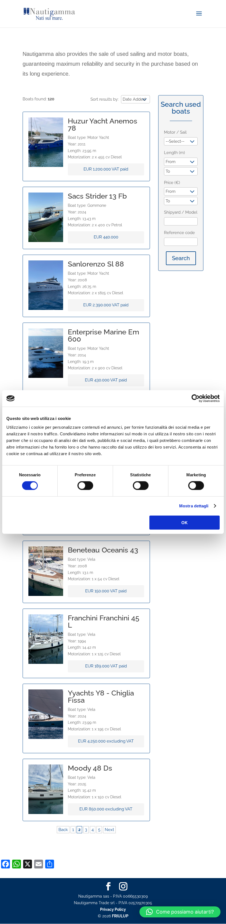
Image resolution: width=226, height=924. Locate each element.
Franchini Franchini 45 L (103, 621)
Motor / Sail (175, 132)
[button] (179, 911)
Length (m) (174, 152)
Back (63, 829)
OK (184, 522)
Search (181, 258)
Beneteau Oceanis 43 (103, 550)
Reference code (179, 232)
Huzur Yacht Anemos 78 (102, 124)
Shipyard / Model (180, 212)
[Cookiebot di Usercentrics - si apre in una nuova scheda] (195, 398)
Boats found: (38, 99)
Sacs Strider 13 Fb (97, 196)
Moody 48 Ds (90, 768)
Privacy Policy (113, 909)
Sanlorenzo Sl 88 (96, 264)
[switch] (85, 485)
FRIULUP (120, 916)
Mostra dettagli (194, 506)
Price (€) (172, 182)
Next (109, 829)
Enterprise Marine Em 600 (103, 335)
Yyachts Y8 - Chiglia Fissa (101, 696)
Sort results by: (104, 99)
